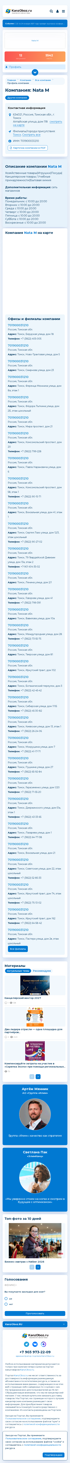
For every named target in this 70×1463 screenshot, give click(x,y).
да (10, 1298)
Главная (11, 80)
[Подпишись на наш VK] (35, 1343)
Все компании (43, 80)
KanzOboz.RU (13, 1324)
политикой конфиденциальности (41, 1424)
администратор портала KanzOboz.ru (35, 1356)
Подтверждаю (54, 1455)
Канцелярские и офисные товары (21, 13)
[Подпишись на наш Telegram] (26, 1343)
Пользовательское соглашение (23, 1418)
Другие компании (17, 97)
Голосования (16, 1279)
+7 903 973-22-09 (35, 1352)
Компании (25, 80)
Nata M (55, 166)
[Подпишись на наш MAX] (43, 1343)
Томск (17, 134)
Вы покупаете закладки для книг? (25, 1292)
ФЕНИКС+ (11, 1285)
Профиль (15, 66)
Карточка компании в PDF (29, 147)
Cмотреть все (31, 134)
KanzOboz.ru (27, 1369)
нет (11, 1304)
